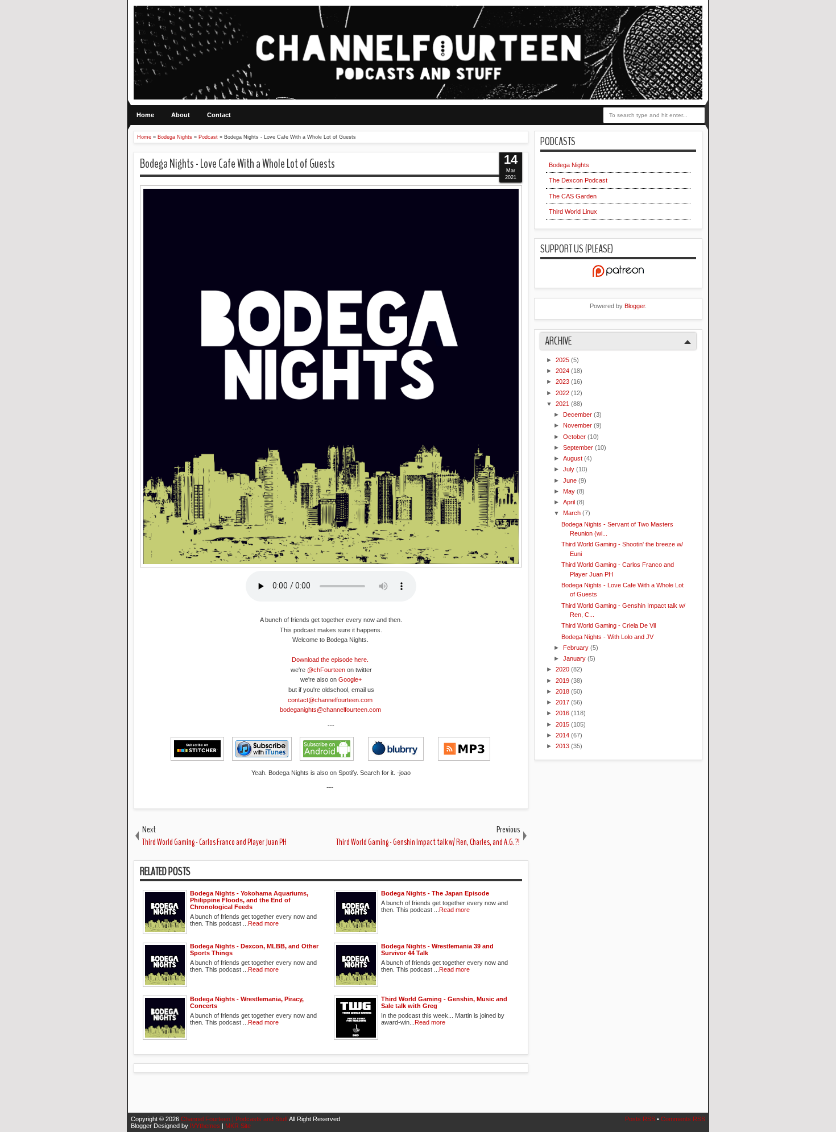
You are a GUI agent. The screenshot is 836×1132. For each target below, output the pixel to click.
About (180, 114)
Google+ (350, 679)
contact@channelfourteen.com (331, 699)
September (579, 447)
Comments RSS (683, 1119)
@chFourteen (326, 669)
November (578, 425)
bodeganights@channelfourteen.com (331, 709)
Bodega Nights (569, 164)
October (575, 436)
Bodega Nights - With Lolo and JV (607, 636)
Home (145, 114)
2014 (563, 735)
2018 (563, 691)
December (578, 414)
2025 (563, 359)
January (575, 658)
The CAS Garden (573, 196)
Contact (219, 114)
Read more (263, 923)
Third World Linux (573, 211)
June (570, 480)
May (570, 491)
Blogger (634, 305)
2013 (563, 746)
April (570, 502)
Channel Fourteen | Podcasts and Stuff (235, 1119)
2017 (563, 702)
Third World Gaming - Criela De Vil (608, 625)
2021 (563, 403)
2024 (563, 370)
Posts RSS (641, 1119)
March (572, 512)
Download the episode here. (330, 659)
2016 (563, 713)
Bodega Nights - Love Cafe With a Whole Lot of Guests (237, 163)
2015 (563, 724)
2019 (563, 680)
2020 (563, 669)
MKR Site (238, 1125)
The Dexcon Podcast (578, 180)
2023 (563, 381)
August (573, 458)
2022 (563, 392)
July (569, 469)
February (576, 647)
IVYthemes (206, 1125)
